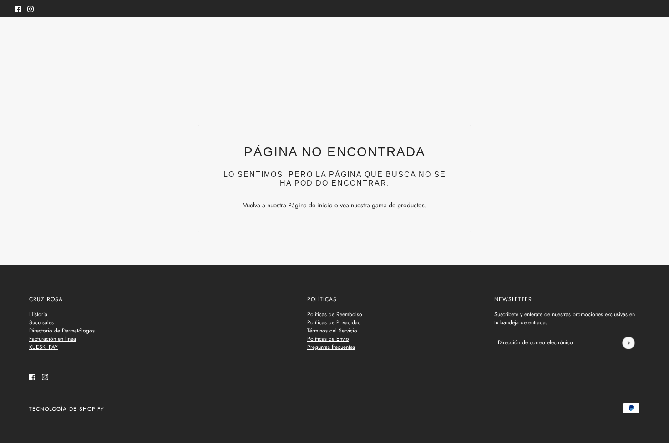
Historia (38, 314)
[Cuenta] (632, 35)
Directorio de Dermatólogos (62, 331)
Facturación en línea (52, 339)
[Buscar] (20, 34)
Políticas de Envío (328, 339)
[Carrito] (649, 35)
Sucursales (41, 322)
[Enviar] (628, 343)
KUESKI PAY (43, 347)
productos (411, 205)
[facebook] (18, 8)
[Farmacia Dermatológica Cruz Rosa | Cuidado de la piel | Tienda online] (335, 35)
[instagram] (30, 8)
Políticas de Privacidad (334, 322)
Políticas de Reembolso (334, 314)
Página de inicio (310, 205)
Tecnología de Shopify (66, 409)
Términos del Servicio (332, 331)
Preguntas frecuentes (331, 347)
